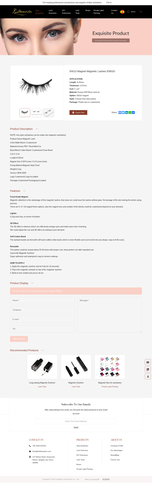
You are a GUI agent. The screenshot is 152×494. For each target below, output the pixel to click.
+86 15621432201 (39, 446)
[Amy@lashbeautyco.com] (148, 362)
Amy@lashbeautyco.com (41, 451)
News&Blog (115, 455)
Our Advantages (117, 450)
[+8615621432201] (148, 369)
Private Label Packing (110, 387)
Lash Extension (82, 450)
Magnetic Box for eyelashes (109, 383)
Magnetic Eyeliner (76, 383)
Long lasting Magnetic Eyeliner (42, 383)
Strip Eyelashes (82, 446)
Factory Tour (115, 460)
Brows (78, 464)
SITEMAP (106, 479)
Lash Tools (42, 387)
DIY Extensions (82, 455)
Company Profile (117, 446)
